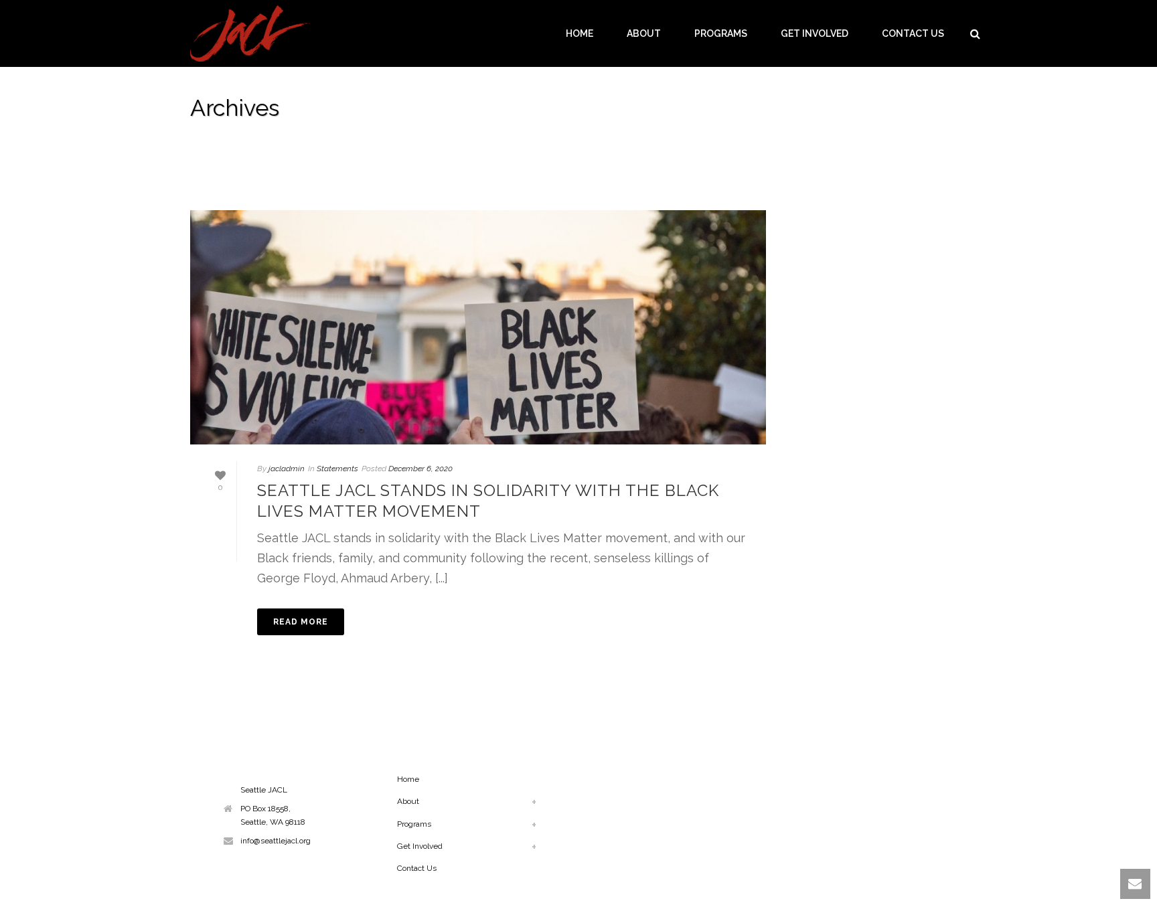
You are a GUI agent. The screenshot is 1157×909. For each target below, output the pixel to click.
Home (579, 33)
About (644, 33)
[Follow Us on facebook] (228, 774)
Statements (337, 468)
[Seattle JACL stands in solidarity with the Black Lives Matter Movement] (478, 327)
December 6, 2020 (420, 468)
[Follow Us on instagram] (246, 774)
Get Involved (814, 33)
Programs (720, 33)
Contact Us (913, 33)
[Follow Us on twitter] (264, 774)
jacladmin (286, 468)
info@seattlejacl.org (275, 840)
